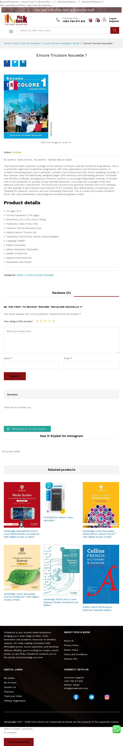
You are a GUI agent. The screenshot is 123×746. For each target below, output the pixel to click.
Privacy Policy (71, 645)
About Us (69, 640)
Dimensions (12, 219)
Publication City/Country (19, 236)
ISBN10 (10, 253)
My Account (10, 682)
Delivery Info (70, 659)
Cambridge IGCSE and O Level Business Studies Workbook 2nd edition (60, 602)
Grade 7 (21, 275)
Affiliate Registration (15, 700)
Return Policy (71, 650)
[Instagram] (107, 697)
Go (114, 30)
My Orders (9, 678)
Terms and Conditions (75, 654)
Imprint (10, 232)
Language (11, 240)
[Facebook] (76, 697)
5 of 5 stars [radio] (53, 321)
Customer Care (70, 18)
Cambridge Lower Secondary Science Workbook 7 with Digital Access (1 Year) (21, 597)
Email (68, 358)
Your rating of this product (18, 321)
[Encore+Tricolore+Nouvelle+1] (15, 63)
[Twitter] (91, 697)
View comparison (19, 741)
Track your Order (13, 696)
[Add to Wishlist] (25, 525)
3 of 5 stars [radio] (45, 321)
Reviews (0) (61, 292)
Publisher (11, 228)
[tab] (61, 294)
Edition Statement (16, 249)
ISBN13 (10, 258)
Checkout (9, 691)
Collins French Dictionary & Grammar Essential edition (97, 608)
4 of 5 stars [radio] (49, 321)
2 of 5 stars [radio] (41, 321)
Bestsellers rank (14, 262)
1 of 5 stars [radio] (37, 321)
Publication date (15, 223)
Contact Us (10, 687)
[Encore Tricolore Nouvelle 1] (7, 63)
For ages (11, 211)
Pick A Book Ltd (40, 722)
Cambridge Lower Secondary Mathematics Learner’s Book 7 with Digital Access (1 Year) (99, 534)
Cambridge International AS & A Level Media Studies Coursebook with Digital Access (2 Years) (21, 534)
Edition (10, 245)
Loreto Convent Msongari (40, 275)
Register (114, 21)
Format (10, 215)
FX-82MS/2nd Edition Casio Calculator (58, 519)
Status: (8, 152)
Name (8, 358)
